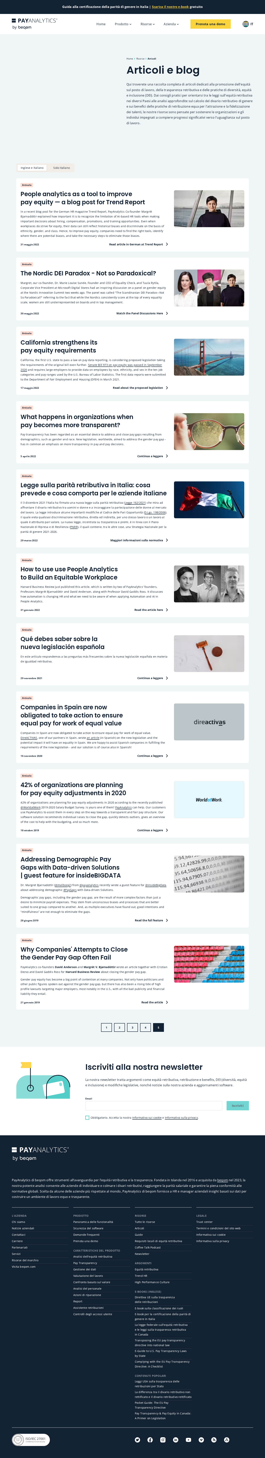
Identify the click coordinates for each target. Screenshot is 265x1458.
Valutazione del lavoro (88, 1276)
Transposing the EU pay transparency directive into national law (160, 1342)
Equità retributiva (146, 1269)
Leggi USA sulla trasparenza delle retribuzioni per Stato (157, 1384)
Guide (139, 1234)
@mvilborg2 (63, 885)
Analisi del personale (87, 1288)
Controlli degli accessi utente (92, 1314)
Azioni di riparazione (87, 1295)
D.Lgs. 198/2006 (155, 512)
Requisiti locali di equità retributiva (158, 1241)
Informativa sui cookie (147, 1117)
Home (101, 24)
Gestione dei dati (84, 1269)
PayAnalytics (123, 807)
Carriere (17, 1241)
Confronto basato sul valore (91, 1282)
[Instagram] (162, 1439)
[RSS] (214, 1439)
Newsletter (142, 1254)
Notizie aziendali (23, 1228)
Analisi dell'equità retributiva (92, 1256)
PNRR (74, 527)
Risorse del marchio (25, 1260)
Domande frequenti (86, 1234)
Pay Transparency (85, 1263)
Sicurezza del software (88, 1228)
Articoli (139, 1228)
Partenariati (20, 1247)
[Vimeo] (201, 1439)
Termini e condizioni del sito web (218, 1228)
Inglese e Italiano (32, 168)
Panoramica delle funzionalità (93, 1222)
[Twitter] (137, 1439)
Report (77, 1301)
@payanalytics (89, 885)
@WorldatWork (30, 807)
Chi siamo (18, 1222)
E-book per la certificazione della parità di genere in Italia (163, 1316)
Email (88, 1098)
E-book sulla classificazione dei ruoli (159, 1308)
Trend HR (141, 1276)
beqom (222, 1180)
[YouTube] (188, 1440)
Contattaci (18, 1234)
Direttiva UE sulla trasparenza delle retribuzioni (155, 1299)
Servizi (16, 1254)
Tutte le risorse (145, 1222)
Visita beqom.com (24, 1266)
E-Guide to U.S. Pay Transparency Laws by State (161, 1353)
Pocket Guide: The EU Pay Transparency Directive (152, 1405)
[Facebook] (150, 1439)
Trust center (204, 1222)
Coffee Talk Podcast (148, 1247)
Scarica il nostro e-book (170, 7)
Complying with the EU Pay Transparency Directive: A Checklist (162, 1364)
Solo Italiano (61, 168)
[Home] (34, 24)
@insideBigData (155, 885)
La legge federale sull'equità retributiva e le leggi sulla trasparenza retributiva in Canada (161, 1329)
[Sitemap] (226, 1439)
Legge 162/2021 (135, 502)
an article (93, 738)
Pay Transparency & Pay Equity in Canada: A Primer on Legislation (163, 1415)
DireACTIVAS (29, 738)
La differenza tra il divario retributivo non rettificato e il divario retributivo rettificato (163, 1394)
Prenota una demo (85, 1241)
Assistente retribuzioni (88, 1308)
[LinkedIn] (175, 1439)
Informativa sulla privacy (181, 1117)
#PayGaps (70, 890)
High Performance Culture (152, 1282)
